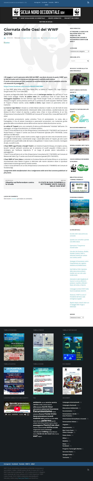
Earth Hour (47, 406)
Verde (39, 434)
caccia (43, 402)
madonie (36, 418)
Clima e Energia (68, 432)
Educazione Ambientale (70, 408)
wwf (56, 38)
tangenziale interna (39, 429)
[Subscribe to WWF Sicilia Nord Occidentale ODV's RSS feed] (88, 2)
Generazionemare (40, 416)
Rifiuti (64, 438)
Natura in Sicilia (46, 22)
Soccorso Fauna (68, 452)
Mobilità (65, 441)
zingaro (40, 436)
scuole (44, 427)
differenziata (37, 407)
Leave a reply (36, 38)
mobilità (47, 418)
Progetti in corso (71, 18)
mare (42, 418)
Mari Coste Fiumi (68, 430)
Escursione (54, 409)
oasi (49, 38)
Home (15, 18)
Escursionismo (42, 411)
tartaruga (48, 429)
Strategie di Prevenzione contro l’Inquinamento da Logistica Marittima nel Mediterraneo (79, 263)
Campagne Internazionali (71, 402)
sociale (55, 427)
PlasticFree (48, 425)
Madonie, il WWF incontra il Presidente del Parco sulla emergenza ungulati (78, 297)
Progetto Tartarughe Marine (72, 449)
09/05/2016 (10, 38)
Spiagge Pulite (67, 454)
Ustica (35, 434)
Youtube (50, 2)
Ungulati (65, 424)
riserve (52, 38)
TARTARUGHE (37, 432)
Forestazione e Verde (69, 414)
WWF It (57, 2)
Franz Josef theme (23, 478)
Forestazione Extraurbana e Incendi (74, 419)
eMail (46, 5)
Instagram (37, 2)
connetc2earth (47, 404)
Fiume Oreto (50, 414)
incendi (50, 416)
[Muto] (25, 414)
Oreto (39, 421)
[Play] (6, 414)
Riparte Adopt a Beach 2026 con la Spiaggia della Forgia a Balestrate (79, 304)
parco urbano (53, 423)
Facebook (44, 2)
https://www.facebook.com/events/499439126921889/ (23, 86)
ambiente (37, 402)
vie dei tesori (47, 434)
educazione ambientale (41, 409)
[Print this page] (4, 38)
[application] (17, 408)
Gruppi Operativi (54, 18)
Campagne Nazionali (26, 38)
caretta (48, 402)
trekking (45, 432)
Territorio (66, 457)
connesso (14, 198)
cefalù (41, 404)
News (64, 444)
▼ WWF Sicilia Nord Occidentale (32, 18)
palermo (46, 420)
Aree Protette (67, 416)
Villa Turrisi (55, 434)
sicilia (49, 427)
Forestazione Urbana (69, 421)
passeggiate (38, 425)
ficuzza (41, 414)
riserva (35, 427)
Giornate (45, 38)
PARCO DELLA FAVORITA (43, 423)
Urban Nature (53, 432)
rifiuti (57, 425)
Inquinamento (67, 427)
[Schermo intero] (28, 414)
